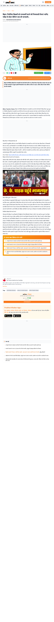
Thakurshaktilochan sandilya (13, 19)
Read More (5, 286)
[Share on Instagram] (13, 73)
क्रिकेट (25, 310)
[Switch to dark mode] (43, 2)
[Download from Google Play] (8, 315)
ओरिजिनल (22, 5)
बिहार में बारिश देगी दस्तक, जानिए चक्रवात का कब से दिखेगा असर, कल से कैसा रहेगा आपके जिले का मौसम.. (29, 155)
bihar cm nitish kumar (22, 290)
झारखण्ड (4, 5)
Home (4, 10)
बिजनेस (30, 5)
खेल (53, 5)
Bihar (13, 10)
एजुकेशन (26, 5)
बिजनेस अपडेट (18, 310)
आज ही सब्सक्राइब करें (27, 301)
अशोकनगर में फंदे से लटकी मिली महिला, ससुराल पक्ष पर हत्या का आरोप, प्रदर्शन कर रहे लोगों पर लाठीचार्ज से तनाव (27, 252)
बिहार (8, 5)
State (8, 10)
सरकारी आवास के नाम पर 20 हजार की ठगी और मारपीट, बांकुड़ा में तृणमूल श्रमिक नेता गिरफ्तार (24, 244)
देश (5, 310)
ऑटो (39, 5)
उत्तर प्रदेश (11, 5)
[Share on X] (15, 73)
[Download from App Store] (17, 315)
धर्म (50, 5)
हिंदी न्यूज (6, 312)
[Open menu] (4, 2)
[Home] (10, 2)
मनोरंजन (34, 5)
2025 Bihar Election (11, 290)
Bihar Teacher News (34, 290)
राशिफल (48, 5)
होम (1, 5)
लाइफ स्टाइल (43, 5)
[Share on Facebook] (9, 73)
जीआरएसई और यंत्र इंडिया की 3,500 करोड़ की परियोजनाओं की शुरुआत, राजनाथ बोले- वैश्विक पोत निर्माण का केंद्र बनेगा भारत (27, 359)
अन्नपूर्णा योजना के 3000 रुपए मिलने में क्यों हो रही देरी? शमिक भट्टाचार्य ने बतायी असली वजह (24, 241)
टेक (37, 5)
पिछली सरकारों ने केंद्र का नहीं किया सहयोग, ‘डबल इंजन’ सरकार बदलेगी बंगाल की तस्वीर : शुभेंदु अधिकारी (26, 248)
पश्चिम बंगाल (16, 5)
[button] (27, 57)
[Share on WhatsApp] (7, 73)
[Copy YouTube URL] (11, 73)
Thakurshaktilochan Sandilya (15, 280)
